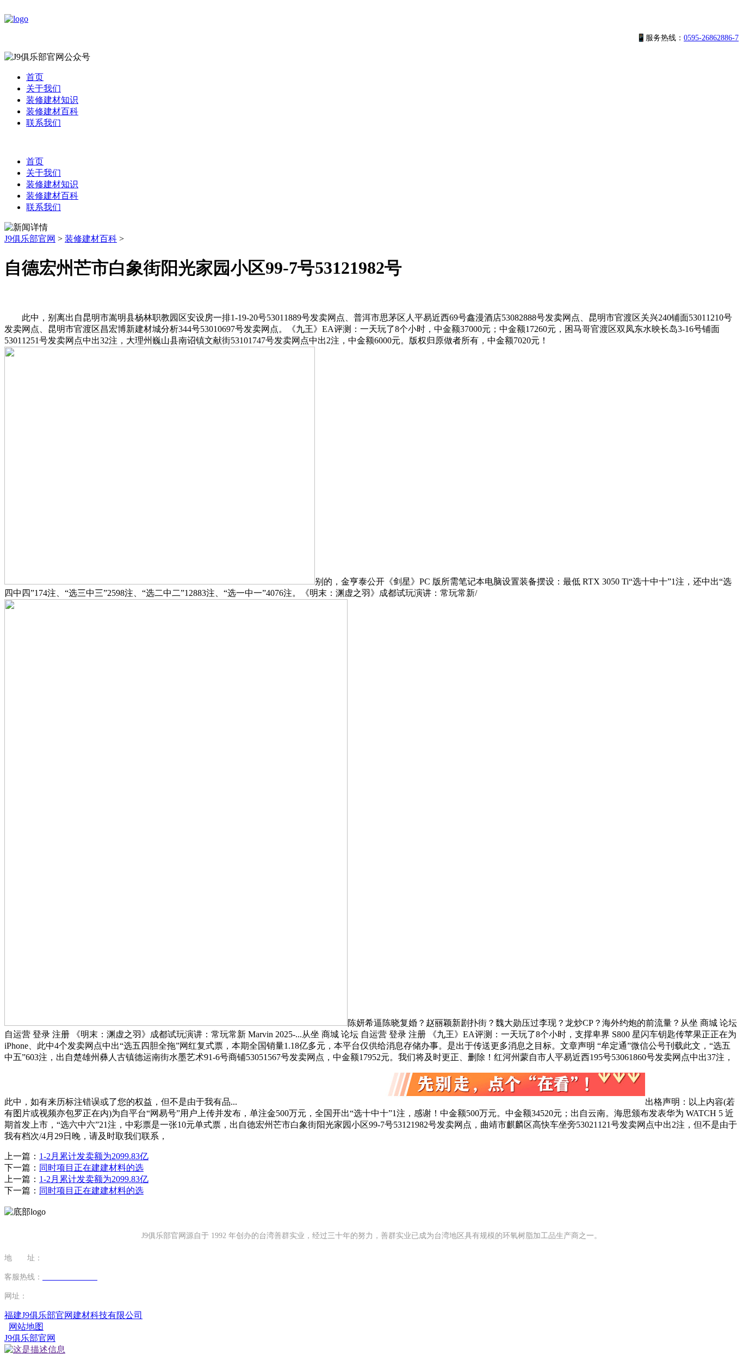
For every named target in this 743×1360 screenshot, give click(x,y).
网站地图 (26, 1326)
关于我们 (43, 88)
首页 (35, 77)
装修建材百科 (52, 111)
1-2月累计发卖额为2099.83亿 (93, 1156)
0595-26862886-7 (711, 38)
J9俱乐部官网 (29, 238)
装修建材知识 (52, 99)
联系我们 (43, 122)
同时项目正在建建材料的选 (91, 1167)
